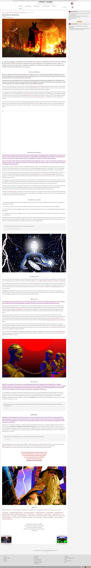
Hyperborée (26, 95)
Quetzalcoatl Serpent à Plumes (16, 512)
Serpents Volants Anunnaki (8, 514)
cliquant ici (83, 29)
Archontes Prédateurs (6, 517)
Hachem (59, 93)
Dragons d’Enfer (47, 514)
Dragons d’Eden (39, 514)
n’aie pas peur (13, 191)
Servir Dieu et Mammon (7, 519)
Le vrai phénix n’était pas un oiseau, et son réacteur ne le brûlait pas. (51, 280)
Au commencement (28, 6)
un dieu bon (34, 525)
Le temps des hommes (45, 6)
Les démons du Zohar (22, 515)
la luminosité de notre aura (49, 174)
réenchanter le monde (7, 445)
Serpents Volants (17, 510)
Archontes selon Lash (52, 515)
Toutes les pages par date (69, 558)
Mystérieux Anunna (58, 512)
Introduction (20, 6)
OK (77, 0)
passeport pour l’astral (35, 86)
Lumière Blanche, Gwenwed (27, 101)
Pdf (65, 562)
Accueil (5, 556)
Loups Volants (31, 76)
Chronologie (36, 556)
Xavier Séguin (4, 16)
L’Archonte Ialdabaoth (48, 517)
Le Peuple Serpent (31, 514)
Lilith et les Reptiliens (40, 512)
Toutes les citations (67, 560)
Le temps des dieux (37, 6)
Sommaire (20, 8)
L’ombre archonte (32, 515)
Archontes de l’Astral (56, 514)
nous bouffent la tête (34, 174)
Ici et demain (54, 6)
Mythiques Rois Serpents (20, 514)
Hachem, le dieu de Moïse (17, 309)
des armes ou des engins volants (37, 96)
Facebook (5, 560)
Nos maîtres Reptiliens (10, 17)
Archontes (12, 61)
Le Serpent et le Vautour (29, 512)
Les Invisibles (14, 515)
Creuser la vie (62, 515)
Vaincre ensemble (17, 517)
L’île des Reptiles (49, 512)
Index (65, 559)
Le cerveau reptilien (37, 517)
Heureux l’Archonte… (59, 517)
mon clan (45, 444)
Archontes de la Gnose (42, 515)
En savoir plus (73, 0)
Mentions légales (7, 558)
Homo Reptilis (5, 512)
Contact (5, 559)
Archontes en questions (27, 517)
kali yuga (7, 429)
